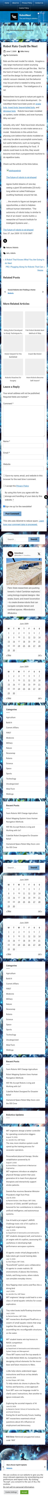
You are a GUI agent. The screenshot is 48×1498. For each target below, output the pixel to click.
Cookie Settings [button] (11, 1492)
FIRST (8, 733)
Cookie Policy (24, 8)
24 (19, 646)
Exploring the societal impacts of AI (21, 1403)
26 (29, 646)
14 (39, 637)
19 (29, 641)
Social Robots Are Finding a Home (21, 290)
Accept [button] (24, 1492)
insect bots (13, 107)
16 (14, 641)
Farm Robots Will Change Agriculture (22, 813)
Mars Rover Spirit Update (17, 1465)
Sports (9, 773)
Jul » (40, 655)
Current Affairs (12, 727)
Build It (9, 722)
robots (12, 253)
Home (7, 3)
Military (9, 743)
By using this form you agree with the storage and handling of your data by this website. (23, 496)
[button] (5, 241)
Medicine (10, 738)
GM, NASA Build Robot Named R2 (20, 30)
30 (14, 650)
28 (39, 646)
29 (9, 650)
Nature (9, 247)
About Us (15, 3)
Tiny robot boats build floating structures (23, 1310)
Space (8, 768)
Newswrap (10, 753)
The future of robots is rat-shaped (21, 177)
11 (24, 637)
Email (6, 453)
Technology (11, 779)
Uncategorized (12, 784)
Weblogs (10, 794)
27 (34, 646)
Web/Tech (10, 789)
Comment (8, 403)
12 (29, 637)
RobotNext (25, 15)
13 (34, 637)
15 (9, 641)
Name (6, 441)
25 (24, 646)
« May (8, 655)
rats (7, 253)
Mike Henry (24, 51)
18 (24, 641)
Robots (9, 34)
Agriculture (10, 717)
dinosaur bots (9, 111)
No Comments (12, 55)
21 (39, 641)
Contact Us (39, 3)
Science (9, 763)
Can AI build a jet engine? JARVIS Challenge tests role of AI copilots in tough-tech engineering (22, 1223)
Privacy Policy (27, 3)
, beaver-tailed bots (26, 107)
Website (6, 464)
